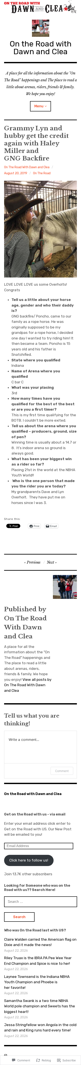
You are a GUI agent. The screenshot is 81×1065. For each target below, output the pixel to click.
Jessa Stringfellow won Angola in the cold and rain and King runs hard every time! (40, 1028)
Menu (38, 106)
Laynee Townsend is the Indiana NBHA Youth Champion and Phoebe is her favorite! (37, 982)
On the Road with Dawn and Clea (40, 47)
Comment (62, 771)
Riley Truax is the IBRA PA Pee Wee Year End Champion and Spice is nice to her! (37, 961)
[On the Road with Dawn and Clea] (40, 6)
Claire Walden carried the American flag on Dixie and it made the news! (40, 942)
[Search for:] (40, 901)
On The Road (42, 173)
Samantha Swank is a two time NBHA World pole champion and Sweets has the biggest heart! (39, 1006)
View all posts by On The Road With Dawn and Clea (27, 685)
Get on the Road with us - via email (34, 814)
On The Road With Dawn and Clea (26, 167)
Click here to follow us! (28, 860)
